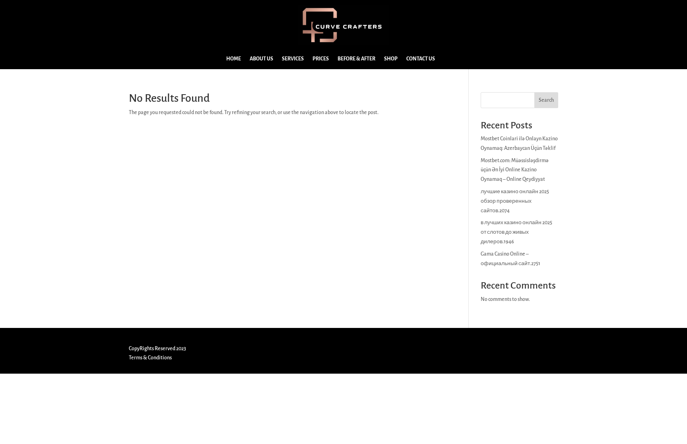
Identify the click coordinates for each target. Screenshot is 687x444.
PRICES (320, 59)
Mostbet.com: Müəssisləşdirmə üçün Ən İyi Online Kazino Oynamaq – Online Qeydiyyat (515, 170)
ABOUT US (261, 59)
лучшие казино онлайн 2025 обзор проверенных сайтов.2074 (515, 201)
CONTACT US (420, 59)
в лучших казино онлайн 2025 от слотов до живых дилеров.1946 (516, 232)
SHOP (391, 59)
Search (546, 100)
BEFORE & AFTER (356, 59)
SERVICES (293, 59)
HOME (233, 59)
